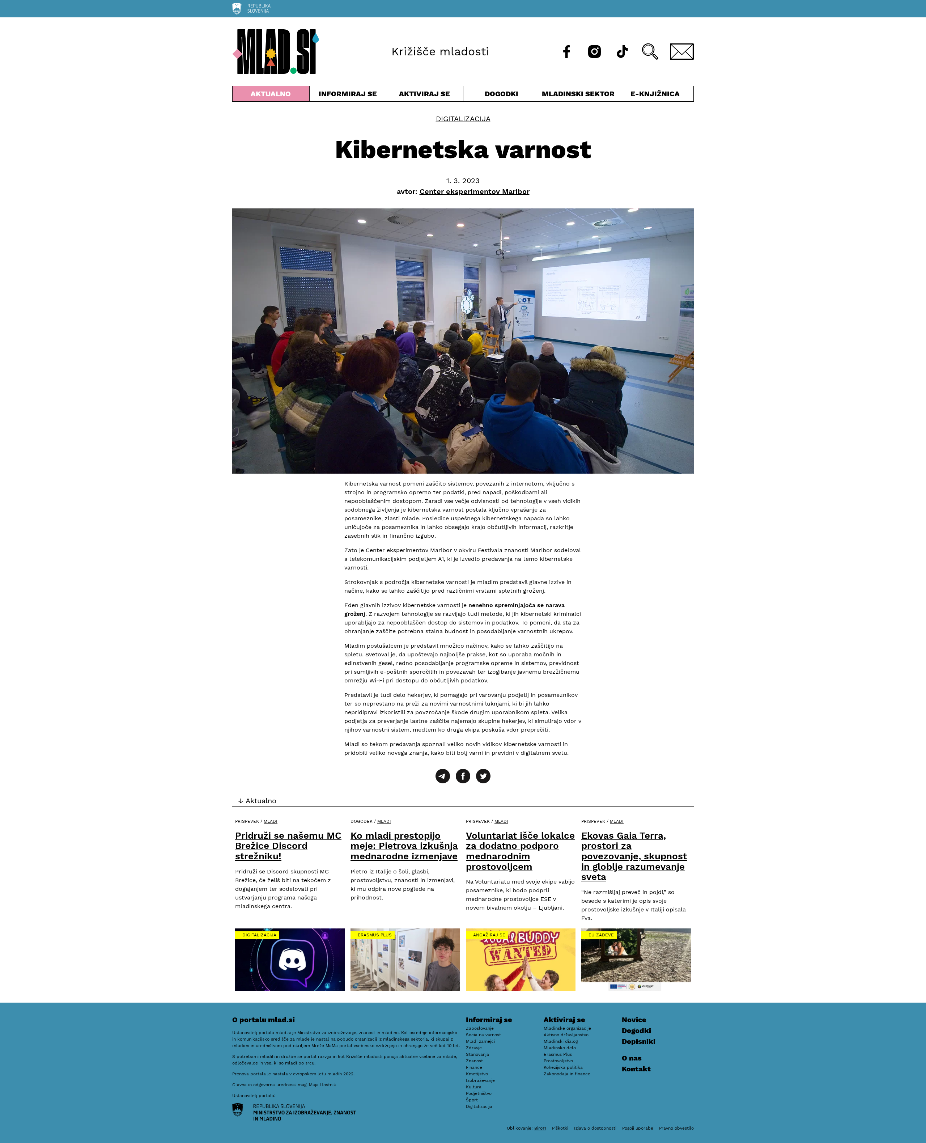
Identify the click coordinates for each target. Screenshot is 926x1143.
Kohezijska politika (563, 1067)
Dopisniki (638, 1041)
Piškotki (560, 1128)
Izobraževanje (480, 1080)
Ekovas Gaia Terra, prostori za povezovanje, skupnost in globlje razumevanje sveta (634, 856)
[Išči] (650, 51)
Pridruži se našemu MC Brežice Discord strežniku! (288, 846)
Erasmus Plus (375, 934)
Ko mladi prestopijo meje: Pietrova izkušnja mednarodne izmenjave (404, 846)
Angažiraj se (489, 934)
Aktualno (272, 95)
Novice (634, 1019)
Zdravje (474, 1047)
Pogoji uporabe (637, 1128)
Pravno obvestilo (676, 1128)
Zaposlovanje (480, 1028)
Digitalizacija (463, 118)
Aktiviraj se (424, 95)
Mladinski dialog (561, 1041)
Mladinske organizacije (567, 1028)
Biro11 (540, 1128)
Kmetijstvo (477, 1073)
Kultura (473, 1086)
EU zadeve (601, 934)
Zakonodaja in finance (567, 1073)
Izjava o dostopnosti (595, 1128)
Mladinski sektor (578, 95)
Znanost (474, 1060)
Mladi (270, 821)
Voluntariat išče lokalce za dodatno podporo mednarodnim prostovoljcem (520, 851)
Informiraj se (348, 95)
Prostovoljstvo (558, 1060)
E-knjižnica (655, 93)
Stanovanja (477, 1054)
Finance (474, 1067)
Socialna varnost (483, 1034)
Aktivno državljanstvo (566, 1034)
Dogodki (501, 93)
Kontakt (636, 1068)
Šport (472, 1099)
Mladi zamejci (480, 1041)
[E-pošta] (682, 51)
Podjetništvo (479, 1093)
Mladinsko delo (560, 1047)
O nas (632, 1058)
